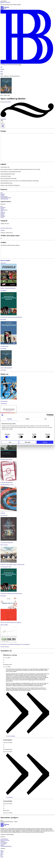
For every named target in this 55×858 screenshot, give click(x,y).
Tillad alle (45, 442)
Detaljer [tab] (27, 418)
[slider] (27, 87)
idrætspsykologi (4, 196)
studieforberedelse (4, 198)
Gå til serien (3, 263)
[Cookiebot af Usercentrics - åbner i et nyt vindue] (47, 415)
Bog (2, 120)
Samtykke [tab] (9, 418)
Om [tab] (45, 418)
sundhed (2, 195)
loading (2, 123)
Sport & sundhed (7, 101)
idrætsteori (3, 194)
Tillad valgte (27, 442)
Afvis (10, 442)
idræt (2, 192)
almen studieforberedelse (6, 197)
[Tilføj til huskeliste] (3, 126)
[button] (27, 821)
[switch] (21, 437)
